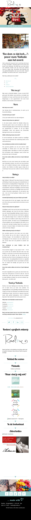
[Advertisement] (15, 464)
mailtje (24, 314)
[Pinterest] (24, 494)
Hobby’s (8, 84)
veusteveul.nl (10, 302)
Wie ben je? (8, 81)
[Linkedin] (19, 494)
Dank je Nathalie (10, 86)
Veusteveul (9, 308)
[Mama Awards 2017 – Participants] (15, 418)
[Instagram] (11, 494)
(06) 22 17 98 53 (5, 505)
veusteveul (10, 304)
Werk (15, 50)
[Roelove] (15, 499)
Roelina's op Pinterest (15, 368)
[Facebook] (7, 494)
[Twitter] (15, 494)
